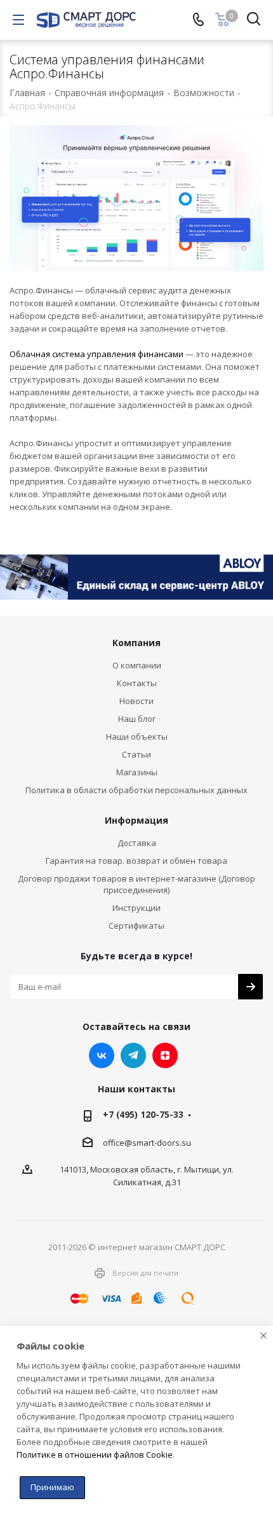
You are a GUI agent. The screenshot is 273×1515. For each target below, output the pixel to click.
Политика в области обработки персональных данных (136, 790)
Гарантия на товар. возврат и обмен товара (136, 860)
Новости (136, 701)
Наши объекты (137, 736)
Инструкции (136, 907)
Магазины (136, 772)
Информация (136, 820)
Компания (136, 643)
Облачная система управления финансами (96, 354)
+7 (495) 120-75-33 (143, 1114)
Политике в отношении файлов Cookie (95, 1454)
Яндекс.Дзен (165, 1055)
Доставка (136, 843)
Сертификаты (136, 925)
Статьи (136, 754)
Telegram (133, 1055)
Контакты (137, 683)
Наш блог (137, 718)
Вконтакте (101, 1055)
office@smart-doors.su (147, 1142)
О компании (136, 665)
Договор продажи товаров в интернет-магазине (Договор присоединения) (136, 884)
